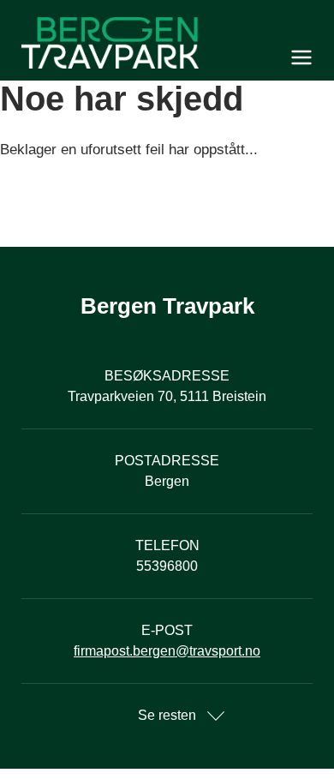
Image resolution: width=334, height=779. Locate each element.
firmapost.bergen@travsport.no (167, 651)
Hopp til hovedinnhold (64, 10)
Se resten (167, 715)
